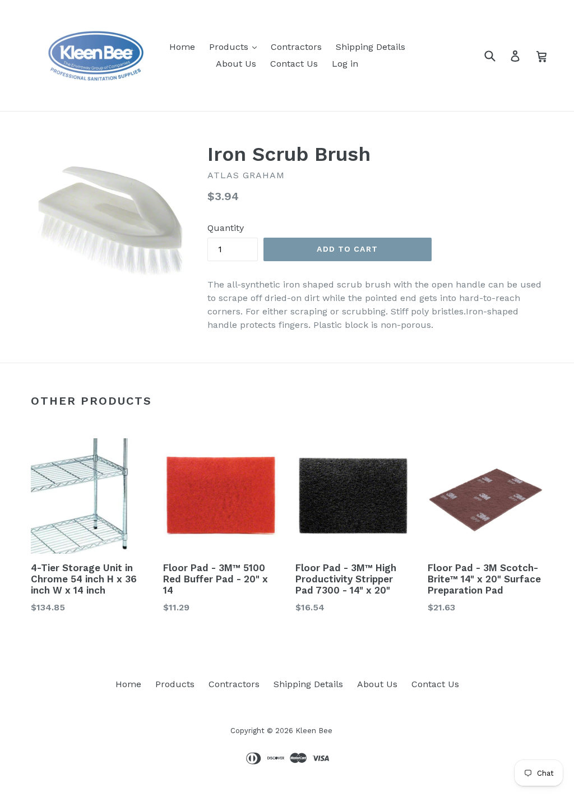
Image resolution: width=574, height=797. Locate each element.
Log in (345, 63)
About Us (236, 63)
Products (230, 46)
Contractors (296, 46)
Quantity (225, 228)
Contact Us (294, 63)
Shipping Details (370, 46)
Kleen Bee (313, 730)
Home (182, 46)
